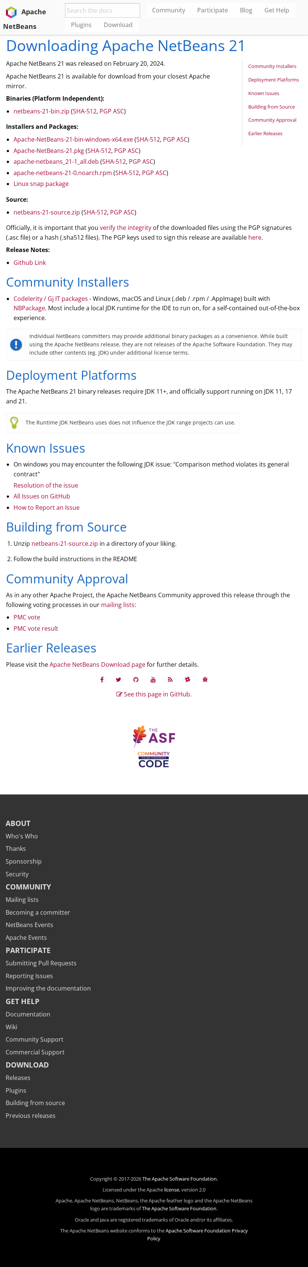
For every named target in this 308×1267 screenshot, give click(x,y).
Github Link (30, 262)
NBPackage (29, 308)
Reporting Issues (29, 976)
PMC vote (27, 617)
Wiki (11, 1027)
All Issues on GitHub (42, 496)
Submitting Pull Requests (41, 963)
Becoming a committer (38, 912)
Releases (18, 1078)
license (171, 1189)
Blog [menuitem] (246, 10)
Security (17, 874)
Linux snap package (41, 184)
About (18, 823)
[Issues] (205, 679)
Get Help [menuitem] (276, 10)
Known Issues (263, 93)
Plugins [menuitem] (81, 25)
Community (28, 887)
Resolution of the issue (46, 485)
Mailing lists (22, 900)
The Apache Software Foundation (179, 1178)
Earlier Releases (265, 133)
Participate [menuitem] (212, 10)
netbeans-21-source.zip (47, 212)
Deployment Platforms (273, 79)
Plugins (16, 1090)
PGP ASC (112, 111)
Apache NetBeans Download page (97, 664)
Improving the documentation (48, 988)
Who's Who (22, 836)
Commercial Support (35, 1052)
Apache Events (26, 937)
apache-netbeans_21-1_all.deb (56, 161)
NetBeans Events (29, 925)
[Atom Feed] (170, 679)
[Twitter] (118, 679)
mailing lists (117, 605)
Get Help (22, 1001)
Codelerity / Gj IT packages (51, 298)
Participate (28, 950)
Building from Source (271, 106)
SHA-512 (85, 111)
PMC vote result (36, 628)
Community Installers (272, 66)
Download (27, 1065)
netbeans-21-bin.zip (41, 111)
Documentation (28, 1014)
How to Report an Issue (47, 507)
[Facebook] (102, 679)
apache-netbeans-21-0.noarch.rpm (63, 173)
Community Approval (272, 119)
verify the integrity (125, 227)
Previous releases (31, 1115)
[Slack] (187, 679)
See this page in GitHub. (157, 694)
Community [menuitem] (168, 10)
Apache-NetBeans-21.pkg (49, 150)
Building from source (35, 1103)
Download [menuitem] (118, 25)
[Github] (136, 679)
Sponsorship (24, 861)
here (254, 237)
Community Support (34, 1039)
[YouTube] (153, 679)
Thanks (16, 848)
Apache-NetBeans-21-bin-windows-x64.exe (73, 139)
